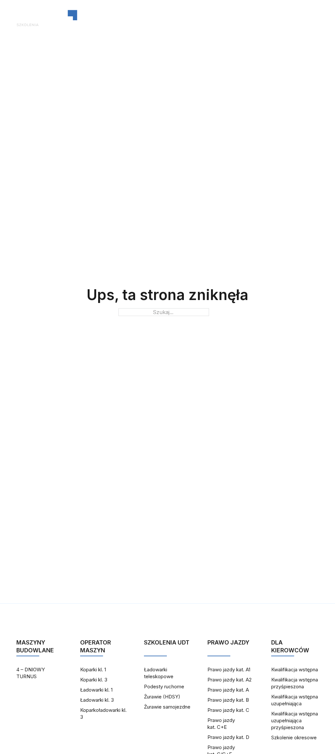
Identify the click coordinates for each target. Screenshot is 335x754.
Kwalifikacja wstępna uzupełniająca (294, 700)
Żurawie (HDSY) (162, 697)
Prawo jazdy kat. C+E (221, 723)
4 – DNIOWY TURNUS (30, 672)
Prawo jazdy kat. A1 (228, 669)
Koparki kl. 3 (93, 680)
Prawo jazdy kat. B (228, 700)
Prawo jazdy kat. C (228, 710)
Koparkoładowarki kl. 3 (103, 713)
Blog (160, 18)
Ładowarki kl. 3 (97, 700)
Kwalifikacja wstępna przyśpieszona (294, 683)
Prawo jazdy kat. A (228, 690)
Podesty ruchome (164, 686)
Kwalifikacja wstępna (294, 669)
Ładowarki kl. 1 (96, 690)
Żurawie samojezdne (167, 707)
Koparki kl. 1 (93, 669)
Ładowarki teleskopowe (158, 672)
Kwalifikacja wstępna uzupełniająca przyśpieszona (294, 720)
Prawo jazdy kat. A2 (229, 680)
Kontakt (193, 18)
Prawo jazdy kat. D (228, 737)
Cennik (229, 18)
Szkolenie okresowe (294, 737)
